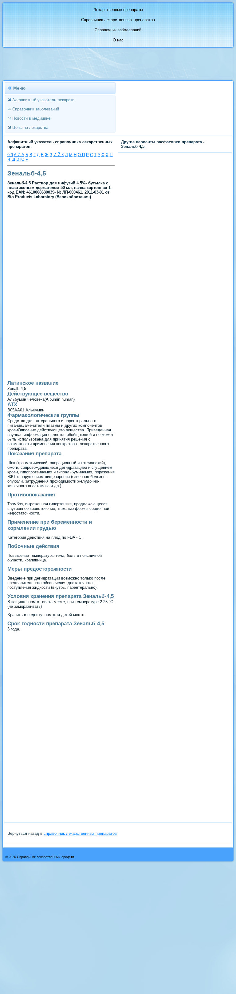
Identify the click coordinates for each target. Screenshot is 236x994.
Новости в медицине (31, 118)
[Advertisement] (61, 246)
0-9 (10, 154)
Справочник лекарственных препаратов (118, 19)
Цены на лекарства (30, 127)
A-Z (18, 154)
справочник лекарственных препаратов (80, 833)
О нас (118, 40)
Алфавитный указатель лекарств (43, 100)
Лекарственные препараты (118, 9)
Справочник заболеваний (118, 30)
